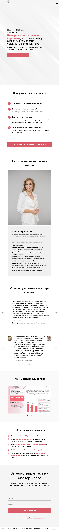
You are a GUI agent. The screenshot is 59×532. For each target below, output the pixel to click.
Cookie (35, 530)
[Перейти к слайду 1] (27, 415)
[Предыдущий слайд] (2, 313)
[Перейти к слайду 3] (29, 364)
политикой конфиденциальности (35, 518)
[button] (18, 55)
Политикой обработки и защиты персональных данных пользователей (17, 530)
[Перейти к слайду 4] (31, 415)
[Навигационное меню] (57, 3)
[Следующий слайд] (56, 313)
